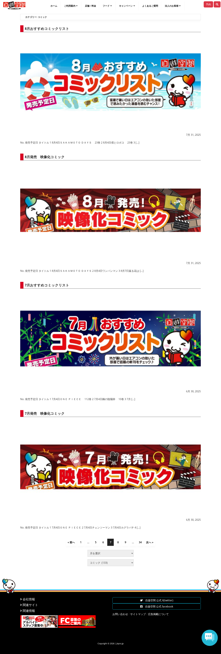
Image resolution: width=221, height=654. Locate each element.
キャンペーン (126, 5)
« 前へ (71, 542)
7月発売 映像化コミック (45, 413)
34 (140, 542)
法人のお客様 (171, 5)
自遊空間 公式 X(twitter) (158, 600)
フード (106, 5)
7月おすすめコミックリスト (47, 285)
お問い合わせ (120, 614)
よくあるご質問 (150, 5)
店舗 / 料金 (90, 5)
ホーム (53, 5)
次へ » (149, 542)
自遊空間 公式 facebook (158, 606)
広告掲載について (158, 614)
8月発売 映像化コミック (45, 157)
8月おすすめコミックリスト (47, 28)
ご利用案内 (69, 5)
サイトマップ (138, 614)
